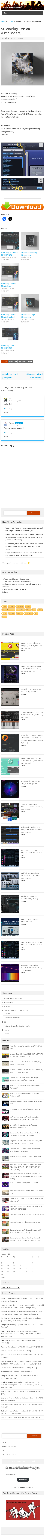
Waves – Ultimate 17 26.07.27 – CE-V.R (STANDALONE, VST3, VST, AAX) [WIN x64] (31, 668)
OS (5, 1022)
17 (2, 1269)
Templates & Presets (12, 1017)
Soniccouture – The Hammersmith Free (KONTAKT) (24, 1417)
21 (26, 1269)
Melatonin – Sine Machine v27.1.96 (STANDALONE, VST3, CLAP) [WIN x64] (31, 967)
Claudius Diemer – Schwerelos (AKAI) (20, 1371)
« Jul (2, 1277)
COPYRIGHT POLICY (9, 1447)
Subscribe (23, 1480)
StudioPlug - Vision (25, 361)
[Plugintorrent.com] (22, 10)
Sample (6, 1030)
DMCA (4, 1451)
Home (3, 21)
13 (20, 1266)
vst (34, 609)
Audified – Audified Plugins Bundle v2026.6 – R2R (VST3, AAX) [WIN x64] (30, 875)
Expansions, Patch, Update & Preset (16, 1010)
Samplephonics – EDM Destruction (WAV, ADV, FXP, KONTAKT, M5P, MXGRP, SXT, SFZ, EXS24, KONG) (26, 1176)
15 (32, 1266)
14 (26, 1266)
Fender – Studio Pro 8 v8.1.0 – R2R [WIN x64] (21, 1368)
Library (10, 21)
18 (8, 1269)
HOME (4, 1443)
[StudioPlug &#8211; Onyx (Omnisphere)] (30, 303)
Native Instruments (8, 609)
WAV (4, 613)
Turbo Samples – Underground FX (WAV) (24, 1182)
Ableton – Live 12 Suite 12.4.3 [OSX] (19, 1351)
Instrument (28, 613)
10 (2, 1266)
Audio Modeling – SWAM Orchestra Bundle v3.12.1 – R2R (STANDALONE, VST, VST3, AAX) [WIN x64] (21, 1333)
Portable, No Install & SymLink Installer (17, 1026)
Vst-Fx (19, 613)
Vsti (28, 609)
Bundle (12, 606)
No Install (20, 606)
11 (8, 1266)
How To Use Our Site (9, 1454)
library (28, 606)
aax (4, 616)
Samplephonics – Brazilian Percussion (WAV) (25, 1222)
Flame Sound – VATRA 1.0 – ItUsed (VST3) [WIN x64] (25, 1347)
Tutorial (6, 1034)
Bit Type (7, 1006)
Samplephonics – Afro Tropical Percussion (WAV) (27, 1214)
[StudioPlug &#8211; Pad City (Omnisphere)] (30, 241)
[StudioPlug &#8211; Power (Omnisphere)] (10, 272)
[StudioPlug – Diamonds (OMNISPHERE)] (10, 241)
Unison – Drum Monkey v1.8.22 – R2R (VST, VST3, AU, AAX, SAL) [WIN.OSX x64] (32, 645)
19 (14, 1269)
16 (38, 1266)
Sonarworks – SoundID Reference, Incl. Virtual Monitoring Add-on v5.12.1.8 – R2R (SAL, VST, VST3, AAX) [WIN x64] (21, 1384)
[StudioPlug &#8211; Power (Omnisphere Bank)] (10, 303)
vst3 (4, 606)
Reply (6, 412)
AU (36, 613)
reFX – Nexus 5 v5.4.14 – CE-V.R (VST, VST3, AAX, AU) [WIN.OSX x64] (31, 944)
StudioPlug (13, 361)
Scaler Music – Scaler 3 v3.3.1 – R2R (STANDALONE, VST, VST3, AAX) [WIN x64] (31, 829)
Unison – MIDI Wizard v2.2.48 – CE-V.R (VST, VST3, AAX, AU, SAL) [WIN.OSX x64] (32, 760)
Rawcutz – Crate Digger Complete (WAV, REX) (25, 1156)
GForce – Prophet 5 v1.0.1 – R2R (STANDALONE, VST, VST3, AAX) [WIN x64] (32, 714)
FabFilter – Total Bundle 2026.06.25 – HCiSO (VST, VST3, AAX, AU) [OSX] (32, 806)
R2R (40, 609)
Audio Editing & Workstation (13, 998)
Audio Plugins (8, 1002)
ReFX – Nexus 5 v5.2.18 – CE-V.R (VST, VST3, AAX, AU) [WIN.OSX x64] (32, 852)
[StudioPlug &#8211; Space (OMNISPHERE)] (10, 334)
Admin (7, 38)
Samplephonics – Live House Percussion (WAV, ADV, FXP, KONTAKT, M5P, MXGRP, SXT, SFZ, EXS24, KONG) (26, 1167)
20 (20, 1269)
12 (14, 1266)
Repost (12, 613)
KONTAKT (20, 609)
